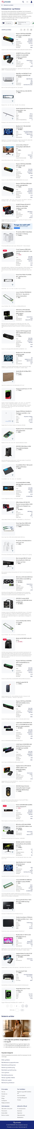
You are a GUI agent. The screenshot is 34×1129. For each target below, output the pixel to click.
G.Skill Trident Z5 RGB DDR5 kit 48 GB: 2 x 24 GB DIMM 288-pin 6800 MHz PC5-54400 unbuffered (24, 724)
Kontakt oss (4, 1094)
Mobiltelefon (20, 1117)
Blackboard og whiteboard (8, 1082)
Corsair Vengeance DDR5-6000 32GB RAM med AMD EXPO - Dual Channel (24, 251)
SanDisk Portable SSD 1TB (22, 682)
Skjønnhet (19, 1113)
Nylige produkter (6, 1102)
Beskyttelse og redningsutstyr (9, 1065)
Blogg (3, 1098)
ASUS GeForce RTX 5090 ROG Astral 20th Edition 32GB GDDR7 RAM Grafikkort (23, 311)
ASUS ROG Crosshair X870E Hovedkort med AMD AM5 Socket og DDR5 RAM (24, 600)
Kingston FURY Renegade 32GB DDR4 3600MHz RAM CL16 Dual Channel (23, 332)
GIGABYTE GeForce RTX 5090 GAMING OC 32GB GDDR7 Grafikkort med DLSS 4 (23, 55)
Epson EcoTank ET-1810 (21, 971)
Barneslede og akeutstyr (7, 1075)
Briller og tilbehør (6, 1060)
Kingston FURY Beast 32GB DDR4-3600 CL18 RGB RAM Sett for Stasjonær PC (24, 662)
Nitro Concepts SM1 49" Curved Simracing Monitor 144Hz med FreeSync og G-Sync (23, 560)
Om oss (3, 1091)
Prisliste (19, 1100)
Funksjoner (4, 1100)
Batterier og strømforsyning (8, 1067)
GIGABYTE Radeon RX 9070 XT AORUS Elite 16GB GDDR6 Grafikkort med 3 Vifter (23, 206)
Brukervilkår (4, 1113)
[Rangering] (12, 43)
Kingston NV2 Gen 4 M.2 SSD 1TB (23, 91)
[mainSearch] (23, 2)
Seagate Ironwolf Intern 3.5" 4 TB (24, 388)
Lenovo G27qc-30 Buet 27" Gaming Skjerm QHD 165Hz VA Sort (23, 146)
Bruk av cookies (5, 1115)
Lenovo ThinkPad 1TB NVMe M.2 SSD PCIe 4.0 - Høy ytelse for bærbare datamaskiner (23, 294)
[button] (17, 41)
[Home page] (6, 2)
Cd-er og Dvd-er (5, 1072)
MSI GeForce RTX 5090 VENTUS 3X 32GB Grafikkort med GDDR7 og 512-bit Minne (24, 578)
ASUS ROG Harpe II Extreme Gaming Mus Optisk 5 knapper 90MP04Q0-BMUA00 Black (23, 788)
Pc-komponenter (21, 1108)
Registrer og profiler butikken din (24, 1092)
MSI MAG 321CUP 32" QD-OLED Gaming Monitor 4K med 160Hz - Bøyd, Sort (23, 844)
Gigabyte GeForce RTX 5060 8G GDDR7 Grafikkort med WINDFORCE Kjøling (23, 767)
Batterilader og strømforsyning (9, 1070)
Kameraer (19, 1110)
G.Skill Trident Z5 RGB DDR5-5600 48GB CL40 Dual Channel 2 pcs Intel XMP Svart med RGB (24, 746)
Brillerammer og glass (7, 1080)
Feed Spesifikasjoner (22, 1097)
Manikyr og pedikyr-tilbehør (8, 1077)
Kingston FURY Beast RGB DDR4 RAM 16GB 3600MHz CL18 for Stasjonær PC (23, 703)
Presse (3, 1096)
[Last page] (26, 1006)
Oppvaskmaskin (21, 1115)
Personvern (4, 1110)
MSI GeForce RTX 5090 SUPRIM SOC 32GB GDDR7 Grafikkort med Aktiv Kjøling (24, 826)
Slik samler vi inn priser (7, 1108)
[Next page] (23, 1006)
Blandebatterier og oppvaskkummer (10, 1062)
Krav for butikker (21, 1095)
